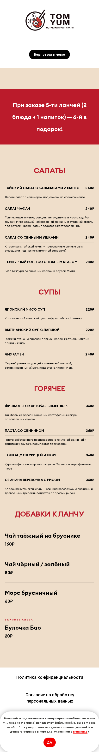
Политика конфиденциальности (49, 677)
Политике (80, 731)
